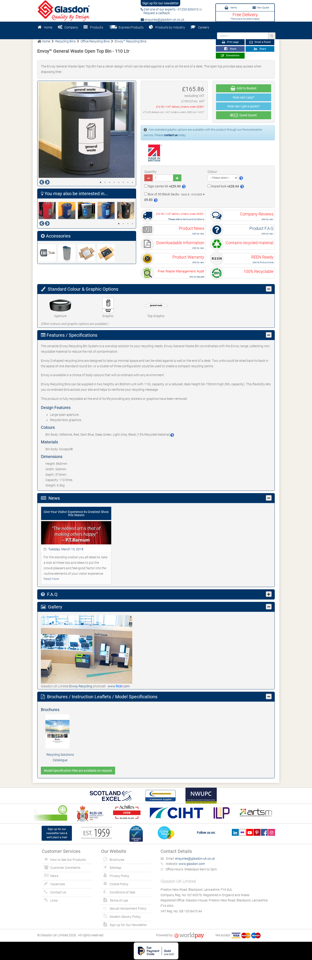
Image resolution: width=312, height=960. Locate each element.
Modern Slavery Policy (125, 917)
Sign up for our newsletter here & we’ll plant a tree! (56, 833)
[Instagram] (271, 832)
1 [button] (100, 182)
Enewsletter (232, 55)
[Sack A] (107, 252)
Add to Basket (245, 88)
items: (233, 7)
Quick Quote (247, 115)
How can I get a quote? (243, 106)
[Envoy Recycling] (86, 649)
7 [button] (128, 182)
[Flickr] (242, 832)
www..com (119, 686)
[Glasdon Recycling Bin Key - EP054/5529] (48, 252)
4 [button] (114, 182)
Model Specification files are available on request (78, 770)
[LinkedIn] (235, 832)
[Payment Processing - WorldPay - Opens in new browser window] (189, 935)
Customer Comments (65, 867)
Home (48, 27)
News (54, 876)
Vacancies (57, 884)
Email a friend (262, 42)
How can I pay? (243, 97)
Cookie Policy (119, 884)
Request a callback (155, 13)
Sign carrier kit (164, 186)
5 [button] (118, 182)
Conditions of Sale (122, 892)
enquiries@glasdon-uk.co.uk (164, 19)
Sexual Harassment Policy (128, 908)
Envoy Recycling (81, 686)
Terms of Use (119, 900)
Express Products (130, 27)
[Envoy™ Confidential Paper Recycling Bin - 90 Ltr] (88, 210)
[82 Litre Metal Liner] (68, 252)
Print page (232, 42)
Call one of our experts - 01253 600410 (170, 9)
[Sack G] (88, 252)
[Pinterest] (257, 832)
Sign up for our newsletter (160, 3)
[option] (87, 130)
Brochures (117, 860)
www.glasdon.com (192, 864)
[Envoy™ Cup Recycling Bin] (127, 210)
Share (232, 48)
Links (54, 900)
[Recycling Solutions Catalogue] (60, 731)
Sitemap (115, 867)
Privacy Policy (119, 876)
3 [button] (109, 182)
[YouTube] (249, 832)
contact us (171, 135)
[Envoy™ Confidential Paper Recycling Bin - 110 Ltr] (107, 210)
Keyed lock (225, 186)
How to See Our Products (68, 860)
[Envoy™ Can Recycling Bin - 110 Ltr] (48, 210)
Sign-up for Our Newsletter (128, 925)
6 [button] (123, 182)
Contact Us (58, 892)
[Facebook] (264, 832)
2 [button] (105, 182)
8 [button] (132, 182)
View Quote (262, 7)
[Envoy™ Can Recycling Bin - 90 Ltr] (68, 210)
